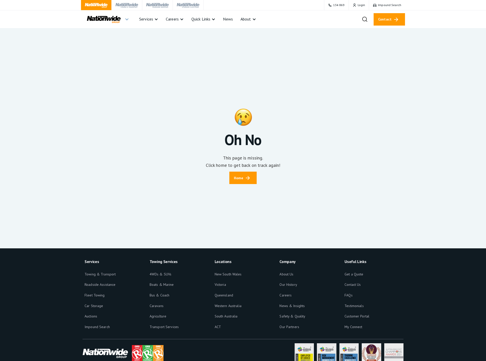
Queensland (224, 295)
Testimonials (354, 306)
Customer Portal (357, 316)
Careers (285, 295)
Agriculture (158, 316)
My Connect (353, 327)
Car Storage (94, 306)
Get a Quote (354, 274)
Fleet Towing (95, 295)
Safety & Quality (292, 316)
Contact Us (353, 284)
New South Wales (228, 274)
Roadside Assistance (100, 284)
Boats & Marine (162, 284)
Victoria (220, 284)
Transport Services (164, 327)
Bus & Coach (159, 295)
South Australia (226, 316)
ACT (218, 327)
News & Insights (292, 306)
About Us (286, 274)
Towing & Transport (100, 274)
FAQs (349, 295)
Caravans (157, 306)
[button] (107, 19)
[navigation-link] (96, 5)
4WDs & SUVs (160, 274)
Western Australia (228, 306)
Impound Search (97, 327)
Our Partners (289, 327)
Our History (288, 284)
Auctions (91, 316)
